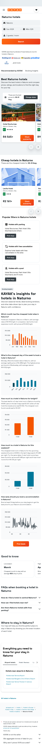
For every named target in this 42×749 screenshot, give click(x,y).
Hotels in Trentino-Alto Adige (25, 709)
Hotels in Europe (28, 707)
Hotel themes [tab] (24, 662)
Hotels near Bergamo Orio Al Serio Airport (20, 679)
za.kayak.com (10, 707)
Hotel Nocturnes (10, 124)
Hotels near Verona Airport (15, 676)
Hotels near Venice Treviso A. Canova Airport (19, 683)
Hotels (18, 707)
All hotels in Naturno (8, 698)
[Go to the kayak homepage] (15, 10)
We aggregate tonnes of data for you (17, 738)
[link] (10, 236)
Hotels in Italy (9, 709)
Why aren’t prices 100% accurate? (16, 742)
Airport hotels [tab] (10, 662)
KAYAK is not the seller (12, 734)
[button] (3, 9)
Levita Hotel (8, 188)
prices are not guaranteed (11, 728)
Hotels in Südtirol (15, 711)
